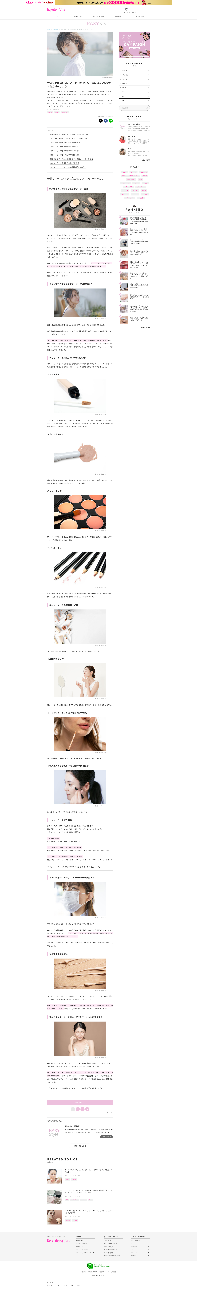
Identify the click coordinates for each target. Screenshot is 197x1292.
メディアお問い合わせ (110, 1243)
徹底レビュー (75, 1200)
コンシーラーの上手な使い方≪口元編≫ (65, 155)
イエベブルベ (140, 187)
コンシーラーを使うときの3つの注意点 (64, 163)
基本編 (56, 112)
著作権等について (104, 1272)
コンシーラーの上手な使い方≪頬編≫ (64, 146)
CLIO (90, 1200)
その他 (122, 101)
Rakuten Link (135, 1253)
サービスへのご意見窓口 (111, 1250)
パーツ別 (135, 190)
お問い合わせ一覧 (63, 1285)
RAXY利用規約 (108, 1253)
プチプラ (125, 190)
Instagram (134, 1247)
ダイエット (125, 194)
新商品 (75, 1220)
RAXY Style (78, 16)
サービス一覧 (51, 1285)
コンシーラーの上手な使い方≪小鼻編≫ (65, 150)
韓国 (67, 1200)
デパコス (135, 194)
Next (109, 1113)
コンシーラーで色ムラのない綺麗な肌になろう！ (68, 167)
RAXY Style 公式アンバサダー (130, 176)
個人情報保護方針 (92, 1272)
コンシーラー (65, 112)
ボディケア (123, 83)
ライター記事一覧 (106, 1137)
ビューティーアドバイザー (84, 1253)
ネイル (122, 92)
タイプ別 (141, 198)
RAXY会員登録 (135, 1240)
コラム (122, 96)
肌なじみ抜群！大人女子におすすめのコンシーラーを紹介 (71, 159)
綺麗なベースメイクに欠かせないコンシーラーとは (69, 134)
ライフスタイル (129, 198)
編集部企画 (144, 172)
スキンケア (123, 70)
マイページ (79, 1247)
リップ (145, 183)
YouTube (133, 1256)
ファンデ (83, 1200)
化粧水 (144, 190)
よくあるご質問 (139, 16)
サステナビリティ (75, 1285)
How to (50, 112)
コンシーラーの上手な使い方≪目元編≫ (65, 142)
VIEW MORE (145, 160)
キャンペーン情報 (98, 16)
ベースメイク (56, 109)
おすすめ (133, 172)
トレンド (136, 183)
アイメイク (123, 79)
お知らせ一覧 (108, 1240)
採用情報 (113, 1272)
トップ (57, 16)
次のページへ (80, 1102)
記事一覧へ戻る (80, 1146)
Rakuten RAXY (56, 9)
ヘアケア (123, 88)
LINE (132, 1250)
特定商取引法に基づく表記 (112, 1256)
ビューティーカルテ (82, 1250)
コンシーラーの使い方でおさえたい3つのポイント (68, 138)
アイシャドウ (125, 183)
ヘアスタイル (128, 187)
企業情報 (83, 1272)
